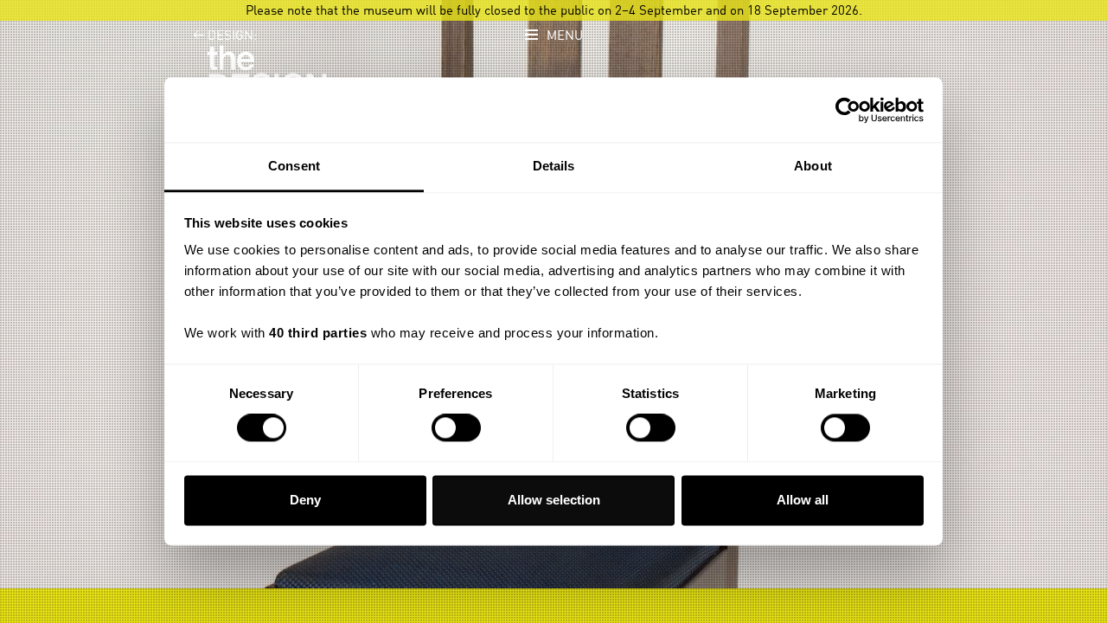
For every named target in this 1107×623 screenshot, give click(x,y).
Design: (225, 35)
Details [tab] (554, 165)
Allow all (803, 499)
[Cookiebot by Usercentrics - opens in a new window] (848, 110)
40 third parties (318, 332)
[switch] (456, 428)
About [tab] (813, 165)
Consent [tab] (294, 165)
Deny (305, 499)
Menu (565, 35)
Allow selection (554, 499)
